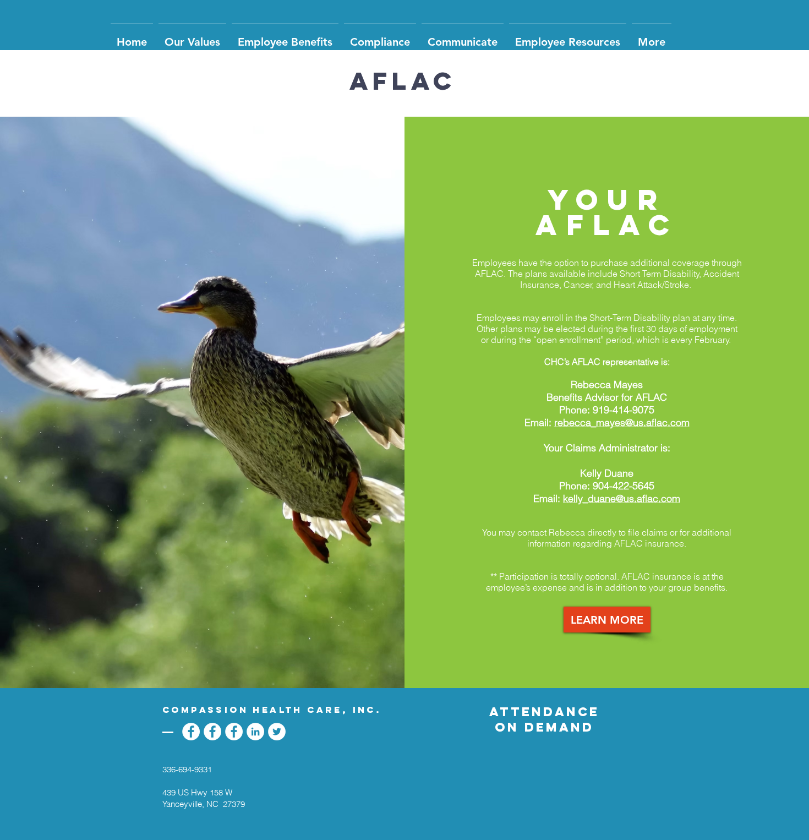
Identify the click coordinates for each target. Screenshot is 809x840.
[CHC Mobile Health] (234, 731)
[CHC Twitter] (277, 731)
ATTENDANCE (544, 711)
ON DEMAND (544, 727)
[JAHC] (212, 731)
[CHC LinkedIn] (255, 731)
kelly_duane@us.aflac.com (621, 498)
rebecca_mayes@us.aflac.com (622, 422)
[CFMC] (191, 731)
